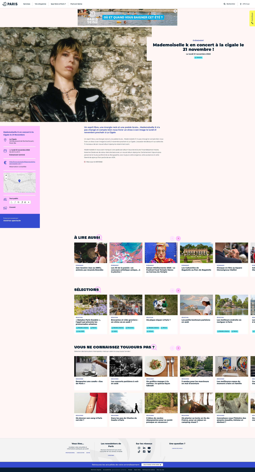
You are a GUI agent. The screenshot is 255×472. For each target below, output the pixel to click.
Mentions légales (96, 469)
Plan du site (160, 469)
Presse (130, 469)
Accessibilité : (114, 469)
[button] (19, 181)
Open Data (137, 469)
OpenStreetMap (28, 192)
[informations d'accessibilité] (20, 202)
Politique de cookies (149, 469)
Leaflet (20, 192)
